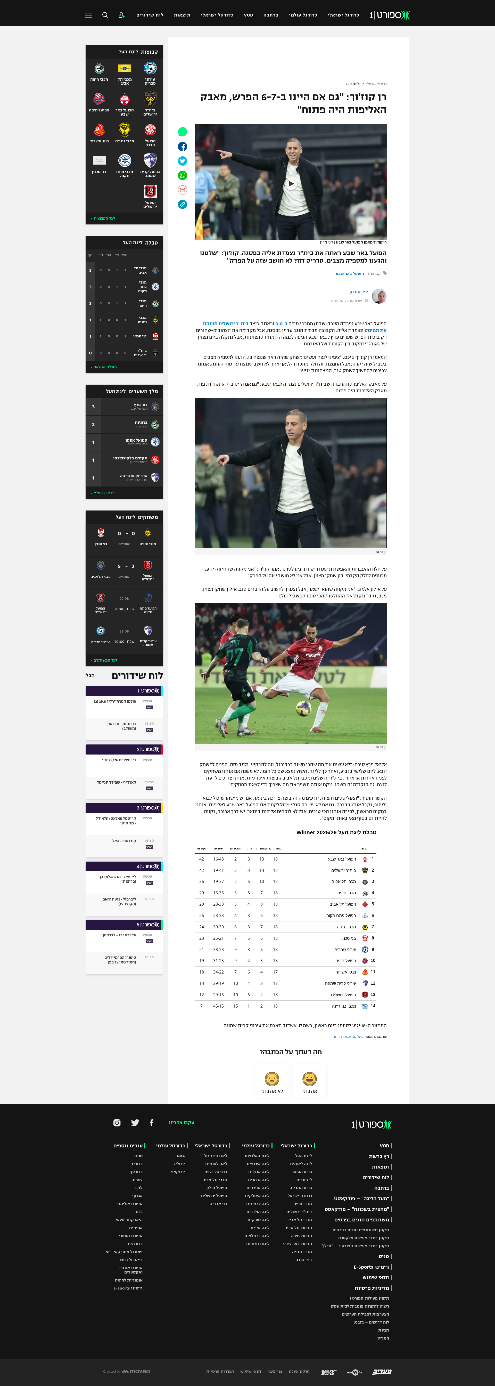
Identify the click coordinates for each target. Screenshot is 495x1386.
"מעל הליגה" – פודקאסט (361, 1198)
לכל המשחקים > (104, 660)
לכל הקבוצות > (103, 218)
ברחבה (270, 15)
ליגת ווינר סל (215, 1156)
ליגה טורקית (258, 1220)
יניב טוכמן (358, 292)
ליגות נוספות (257, 1244)
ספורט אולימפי (129, 1204)
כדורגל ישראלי (343, 15)
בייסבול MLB (131, 1260)
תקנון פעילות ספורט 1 (369, 1298)
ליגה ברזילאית (256, 1236)
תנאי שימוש (375, 1277)
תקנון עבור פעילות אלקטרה (363, 1238)
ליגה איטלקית (257, 1196)
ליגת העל (352, 84)
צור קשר (274, 1371)
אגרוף (137, 1196)
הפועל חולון (216, 1188)
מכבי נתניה (302, 1252)
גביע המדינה (301, 1188)
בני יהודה (303, 1260)
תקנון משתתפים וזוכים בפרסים (361, 1230)
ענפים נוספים (128, 1145)
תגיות (383, 1330)
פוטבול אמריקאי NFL (124, 1252)
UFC (139, 1212)
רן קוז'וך (338, 1036)
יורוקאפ (178, 1172)
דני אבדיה (218, 1204)
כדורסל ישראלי (217, 15)
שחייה (137, 1180)
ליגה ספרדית (257, 1188)
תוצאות (182, 15)
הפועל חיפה (301, 1236)
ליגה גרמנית (258, 1180)
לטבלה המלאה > (104, 367)
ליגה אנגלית (258, 1172)
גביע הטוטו (302, 1172)
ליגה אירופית (257, 1164)
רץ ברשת (379, 1156)
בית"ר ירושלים (299, 1212)
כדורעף (136, 1172)
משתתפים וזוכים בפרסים (361, 1219)
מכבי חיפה (302, 1204)
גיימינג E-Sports (371, 1267)
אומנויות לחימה (129, 1280)
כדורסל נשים (215, 1172)
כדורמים (135, 1244)
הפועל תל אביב (298, 1228)
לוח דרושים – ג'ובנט (371, 1322)
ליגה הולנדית (257, 1212)
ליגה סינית (259, 1228)
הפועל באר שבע (350, 273)
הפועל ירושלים (214, 1196)
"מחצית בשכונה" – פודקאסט (357, 1209)
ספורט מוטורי (131, 1236)
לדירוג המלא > (102, 493)
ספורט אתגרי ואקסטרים (131, 1270)
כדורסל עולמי (170, 1145)
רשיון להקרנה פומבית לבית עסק (360, 1306)
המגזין (383, 1338)
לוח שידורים (149, 15)
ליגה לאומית (301, 1164)
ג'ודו (139, 1188)
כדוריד (137, 1164)
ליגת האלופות (256, 1156)
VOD (248, 15)
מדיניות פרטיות (371, 1288)
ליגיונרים (304, 1180)
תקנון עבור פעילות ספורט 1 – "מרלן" (355, 1246)
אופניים (136, 1228)
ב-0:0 (281, 323)
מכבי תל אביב (299, 1220)
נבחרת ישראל (300, 1196)
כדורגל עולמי (303, 15)
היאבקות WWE (129, 1220)
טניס (384, 1256)
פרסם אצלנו (299, 1371)
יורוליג (179, 1164)
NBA (181, 1156)
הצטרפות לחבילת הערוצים (365, 1314)
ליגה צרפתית (257, 1204)
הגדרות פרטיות (220, 1371)
